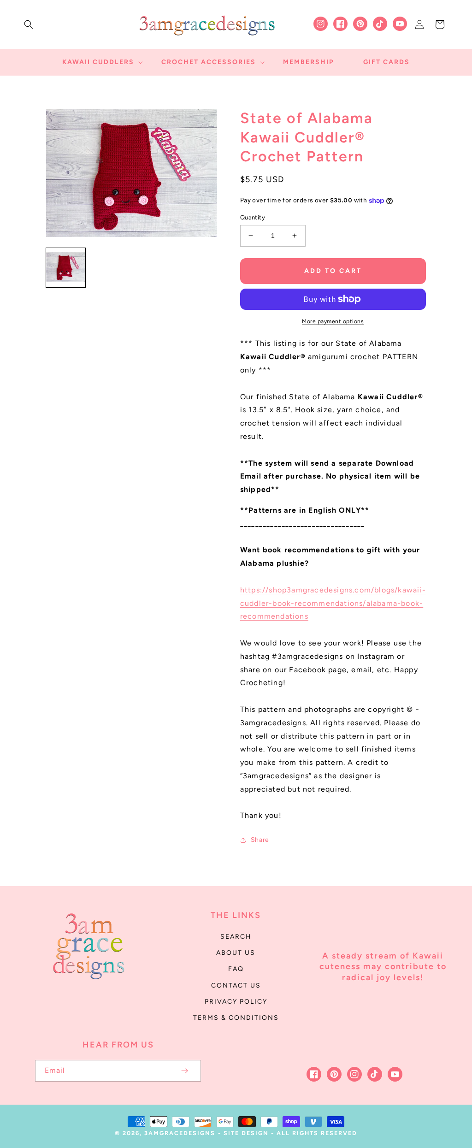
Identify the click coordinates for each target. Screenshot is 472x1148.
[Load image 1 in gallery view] (65, 267)
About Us (235, 953)
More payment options (333, 321)
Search (236, 937)
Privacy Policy (236, 1002)
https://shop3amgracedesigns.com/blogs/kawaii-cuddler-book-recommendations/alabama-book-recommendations (333, 603)
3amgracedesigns (179, 1133)
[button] (28, 24)
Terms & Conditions (236, 1018)
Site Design (246, 1133)
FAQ (236, 969)
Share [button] (260, 840)
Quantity (252, 217)
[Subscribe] (184, 1071)
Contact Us (236, 985)
